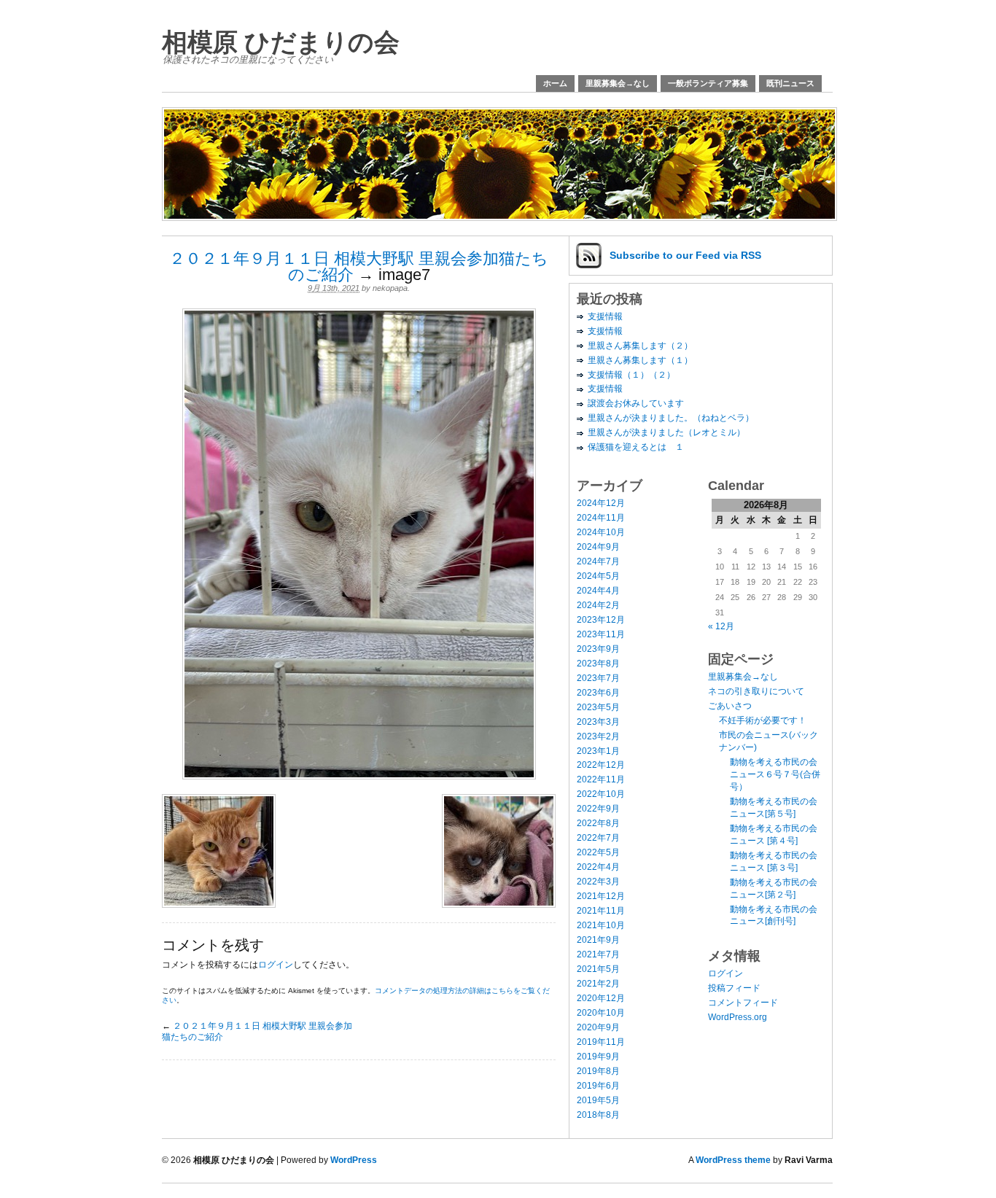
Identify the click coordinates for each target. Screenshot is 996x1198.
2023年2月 (598, 736)
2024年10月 (601, 532)
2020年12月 (601, 998)
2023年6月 (598, 693)
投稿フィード (734, 988)
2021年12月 (601, 896)
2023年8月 (598, 663)
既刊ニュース (790, 83)
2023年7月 (598, 678)
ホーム (555, 83)
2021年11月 (601, 911)
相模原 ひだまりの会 (280, 42)
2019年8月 (598, 1071)
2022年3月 (598, 881)
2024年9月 (598, 547)
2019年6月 (598, 1086)
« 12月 (721, 626)
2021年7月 (598, 954)
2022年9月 (598, 809)
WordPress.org (737, 1017)
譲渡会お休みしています (636, 403)
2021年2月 (598, 984)
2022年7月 (598, 838)
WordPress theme (733, 1160)
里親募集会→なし (617, 83)
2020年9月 (598, 1027)
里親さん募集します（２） (640, 346)
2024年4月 (598, 591)
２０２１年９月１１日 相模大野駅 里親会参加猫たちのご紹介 (358, 266)
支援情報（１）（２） (631, 375)
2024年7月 (598, 561)
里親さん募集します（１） (640, 360)
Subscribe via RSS (685, 255)
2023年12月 (601, 620)
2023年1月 (598, 751)
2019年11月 (601, 1042)
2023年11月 (601, 634)
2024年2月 (598, 605)
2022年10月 (601, 794)
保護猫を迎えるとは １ (636, 447)
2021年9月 (598, 940)
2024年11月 (601, 518)
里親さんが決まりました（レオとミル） (666, 432)
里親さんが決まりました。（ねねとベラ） (671, 418)
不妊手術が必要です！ (762, 720)
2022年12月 (601, 765)
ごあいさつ (730, 706)
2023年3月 (598, 722)
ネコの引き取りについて (756, 691)
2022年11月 (601, 779)
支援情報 (605, 316)
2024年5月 (598, 576)
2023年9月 (598, 649)
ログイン (275, 965)
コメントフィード (743, 1002)
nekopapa (390, 288)
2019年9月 (598, 1056)
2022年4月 (598, 867)
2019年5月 (598, 1100)
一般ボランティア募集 (708, 83)
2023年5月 (598, 707)
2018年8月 (598, 1115)
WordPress (353, 1160)
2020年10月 (601, 1013)
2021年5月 (598, 969)
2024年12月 (601, 503)
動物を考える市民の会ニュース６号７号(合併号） (775, 774)
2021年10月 (601, 925)
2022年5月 (598, 852)
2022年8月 (598, 823)
